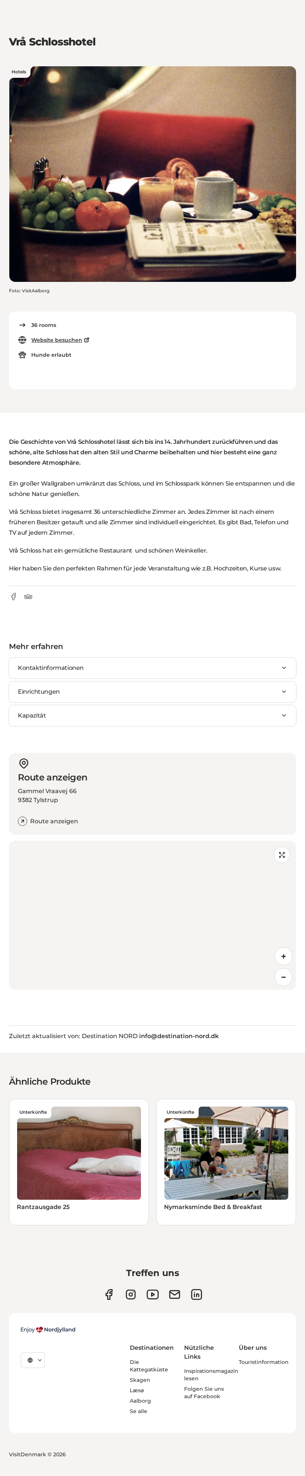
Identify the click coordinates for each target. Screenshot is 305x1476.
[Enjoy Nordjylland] (48, 1329)
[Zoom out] (283, 977)
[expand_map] (282, 855)
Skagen (140, 1380)
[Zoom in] (283, 956)
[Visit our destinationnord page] (196, 1294)
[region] (152, 915)
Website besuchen (56, 340)
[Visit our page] (130, 1294)
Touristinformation (264, 1362)
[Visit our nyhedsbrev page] (174, 1294)
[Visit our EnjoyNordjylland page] (152, 1294)
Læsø (137, 1390)
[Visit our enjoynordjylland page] (108, 1294)
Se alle (138, 1411)
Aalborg (140, 1400)
